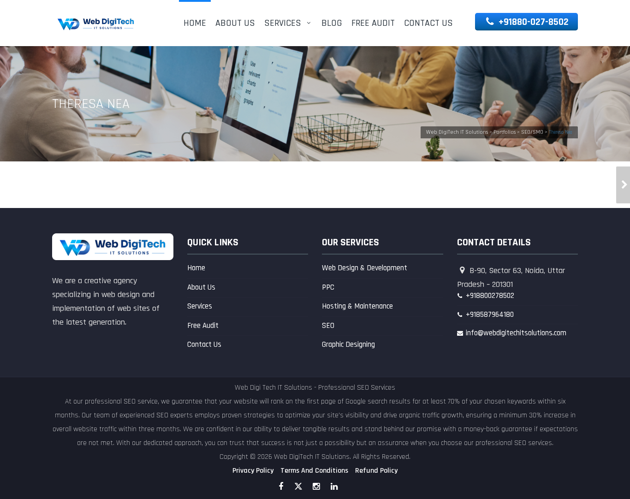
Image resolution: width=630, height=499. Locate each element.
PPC (328, 287)
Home (195, 23)
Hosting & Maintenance (357, 306)
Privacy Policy (252, 470)
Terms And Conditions (314, 470)
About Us (235, 23)
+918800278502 (490, 296)
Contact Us (428, 23)
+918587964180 (490, 314)
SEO (328, 326)
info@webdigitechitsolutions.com (516, 333)
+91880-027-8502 (532, 22)
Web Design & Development (364, 268)
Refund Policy (376, 470)
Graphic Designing (348, 344)
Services (282, 23)
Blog (331, 23)
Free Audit (373, 23)
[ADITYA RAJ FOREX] (623, 184)
